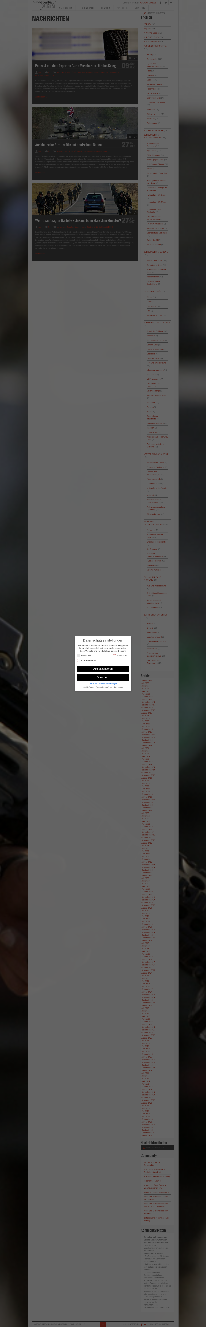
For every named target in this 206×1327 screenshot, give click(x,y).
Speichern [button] (103, 677)
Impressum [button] (118, 687)
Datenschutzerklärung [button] (104, 687)
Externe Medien (88, 660)
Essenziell (86, 655)
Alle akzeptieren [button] (103, 668)
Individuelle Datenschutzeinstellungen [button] (103, 684)
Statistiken (122, 655)
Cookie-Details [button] (89, 687)
